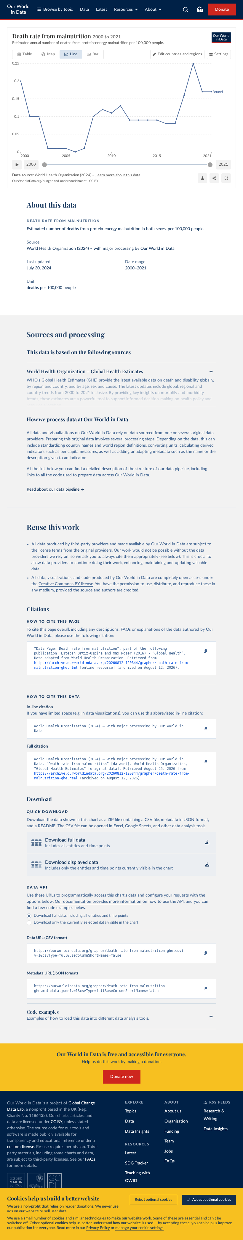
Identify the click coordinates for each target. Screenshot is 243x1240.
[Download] (202, 178)
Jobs (168, 1151)
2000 (31, 165)
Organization (176, 1121)
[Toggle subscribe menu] (200, 9)
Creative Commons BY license (66, 584)
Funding (171, 1131)
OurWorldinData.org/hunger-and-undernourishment (49, 181)
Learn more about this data (117, 175)
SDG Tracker (136, 1163)
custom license (20, 1147)
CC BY (93, 181)
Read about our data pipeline (53, 489)
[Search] (185, 9)
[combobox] (185, 9)
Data (84, 9)
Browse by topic (58, 9)
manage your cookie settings (139, 1228)
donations (85, 1206)
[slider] (44, 165)
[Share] (214, 178)
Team (169, 1141)
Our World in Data (18, 9)
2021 (223, 165)
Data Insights (137, 1131)
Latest (101, 9)
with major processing (114, 249)
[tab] (25, 54)
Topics (130, 1111)
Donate (222, 9)
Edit (180, 54)
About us (172, 1111)
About (150, 9)
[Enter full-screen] (226, 178)
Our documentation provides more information (98, 902)
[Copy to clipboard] (199, 651)
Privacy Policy (98, 1228)
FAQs (90, 1159)
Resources (123, 9)
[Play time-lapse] (17, 164)
